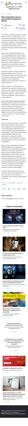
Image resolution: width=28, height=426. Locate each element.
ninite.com (10, 55)
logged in (10, 198)
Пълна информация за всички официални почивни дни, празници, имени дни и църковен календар (14, 394)
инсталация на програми (16, 182)
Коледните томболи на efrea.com (12, 368)
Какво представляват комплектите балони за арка (14, 324)
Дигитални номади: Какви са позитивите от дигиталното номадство (12, 310)
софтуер (4, 184)
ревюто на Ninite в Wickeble (17, 101)
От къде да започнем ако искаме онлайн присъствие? (13, 254)
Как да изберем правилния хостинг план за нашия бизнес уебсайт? (13, 281)
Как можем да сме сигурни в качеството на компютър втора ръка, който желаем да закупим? (14, 341)
